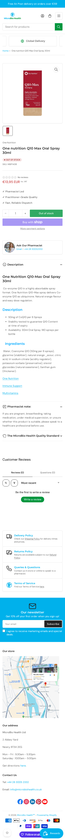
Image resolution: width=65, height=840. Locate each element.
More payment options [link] (32, 228)
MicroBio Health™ (26, 815)
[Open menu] (58, 16)
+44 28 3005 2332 (18, 782)
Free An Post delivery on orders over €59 (32, 4)
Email (19, 249)
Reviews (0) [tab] (17, 472)
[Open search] (6, 483)
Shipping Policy (32, 538)
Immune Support (12, 386)
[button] (9, 177)
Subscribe (53, 624)
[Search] (58, 26)
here (42, 586)
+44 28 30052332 (33, 249)
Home (5, 50)
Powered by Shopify (47, 815)
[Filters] (14, 483)
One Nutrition (9, 142)
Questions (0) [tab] (47, 472)
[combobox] (32, 26)
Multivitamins (10, 393)
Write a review (32, 499)
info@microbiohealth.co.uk (26, 789)
